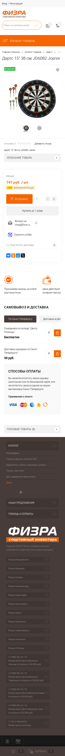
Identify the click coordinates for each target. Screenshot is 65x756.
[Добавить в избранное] (58, 70)
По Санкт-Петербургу (20, 319)
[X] (23, 255)
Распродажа (12, 453)
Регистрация (16, 3)
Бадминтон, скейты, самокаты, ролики (26, 465)
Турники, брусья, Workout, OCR (21, 459)
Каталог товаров (22, 41)
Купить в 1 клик (32, 210)
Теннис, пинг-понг (15, 470)
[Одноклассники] (13, 255)
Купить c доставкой (57, 332)
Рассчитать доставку (22, 245)
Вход (4, 3)
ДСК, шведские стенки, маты (21, 476)
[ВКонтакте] (8, 255)
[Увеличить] (32, 98)
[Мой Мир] (18, 255)
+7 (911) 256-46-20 (17, 721)
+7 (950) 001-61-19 (17, 657)
